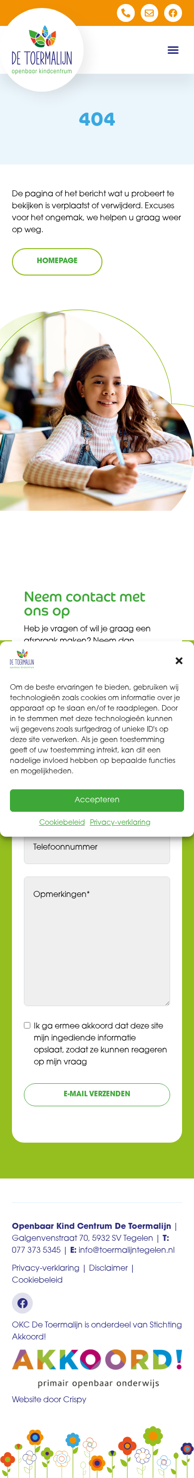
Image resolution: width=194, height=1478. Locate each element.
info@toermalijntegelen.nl (127, 1251)
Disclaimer (108, 1269)
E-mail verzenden (97, 1094)
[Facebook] (173, 13)
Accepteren (97, 800)
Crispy (75, 1400)
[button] (179, 661)
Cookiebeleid (62, 823)
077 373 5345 (36, 1251)
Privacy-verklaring (120, 823)
